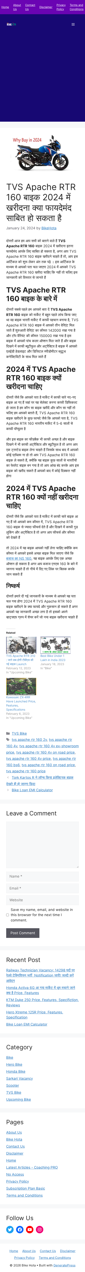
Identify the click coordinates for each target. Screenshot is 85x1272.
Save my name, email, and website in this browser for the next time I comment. (42, 915)
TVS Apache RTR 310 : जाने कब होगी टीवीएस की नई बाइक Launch (20, 660)
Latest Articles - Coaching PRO (32, 1167)
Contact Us (15, 1146)
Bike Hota (14, 1139)
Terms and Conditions (24, 1195)
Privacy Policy (17, 1181)
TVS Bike (19, 733)
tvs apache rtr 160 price (26, 771)
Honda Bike (15, 1071)
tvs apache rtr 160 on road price (48, 765)
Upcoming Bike (18, 1099)
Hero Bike (14, 1064)
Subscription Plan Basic (25, 1188)
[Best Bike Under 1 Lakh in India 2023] (55, 645)
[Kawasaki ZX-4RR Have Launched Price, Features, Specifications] (21, 686)
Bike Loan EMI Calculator (32, 790)
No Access (15, 1174)
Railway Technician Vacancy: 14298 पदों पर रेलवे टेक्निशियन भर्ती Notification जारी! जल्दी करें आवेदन (40, 975)
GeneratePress (64, 1265)
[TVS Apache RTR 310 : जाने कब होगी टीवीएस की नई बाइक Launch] (21, 645)
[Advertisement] (42, 79)
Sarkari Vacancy (19, 1078)
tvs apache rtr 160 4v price (28, 759)
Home (5, 7)
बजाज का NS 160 (18, 558)
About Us (14, 1132)
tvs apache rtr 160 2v (29, 740)
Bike (9, 1057)
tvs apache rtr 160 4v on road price (45, 752)
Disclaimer (45, 7)
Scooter (12, 1085)
